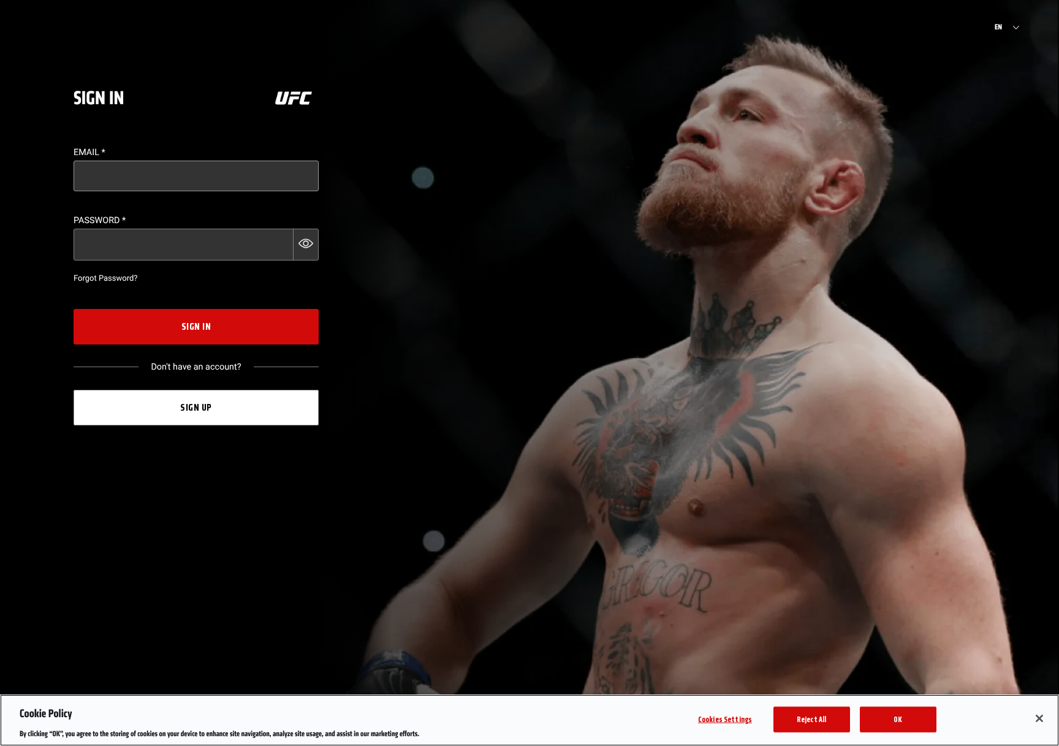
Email (89, 152)
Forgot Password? (105, 279)
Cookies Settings (725, 719)
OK (898, 719)
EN (998, 27)
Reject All (811, 719)
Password (100, 220)
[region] (529, 720)
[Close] (1039, 718)
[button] (306, 244)
